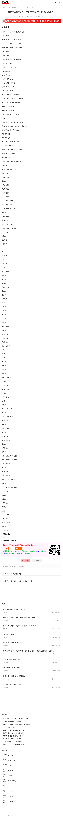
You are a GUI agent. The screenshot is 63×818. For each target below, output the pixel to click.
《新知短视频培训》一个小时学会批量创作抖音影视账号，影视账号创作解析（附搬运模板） (29, 651)
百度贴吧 (10, 796)
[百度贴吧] (5, 796)
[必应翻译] (5, 754)
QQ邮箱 (10, 801)
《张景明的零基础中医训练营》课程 (12, 574)
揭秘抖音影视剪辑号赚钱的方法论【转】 (14, 609)
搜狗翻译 (10, 776)
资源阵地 (14, 7)
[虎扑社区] (5, 790)
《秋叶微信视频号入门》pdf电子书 (13, 659)
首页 (8, 7)
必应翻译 (10, 755)
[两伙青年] (5, 2)
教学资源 (20, 7)
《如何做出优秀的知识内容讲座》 (12, 642)
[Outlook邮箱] (5, 781)
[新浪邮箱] (5, 770)
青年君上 (18, 16)
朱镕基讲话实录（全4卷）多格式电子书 (13, 733)
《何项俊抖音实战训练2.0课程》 (12, 667)
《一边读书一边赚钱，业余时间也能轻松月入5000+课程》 (20, 626)
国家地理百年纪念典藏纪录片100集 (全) (13, 736)
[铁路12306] (5, 760)
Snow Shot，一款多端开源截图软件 (12, 739)
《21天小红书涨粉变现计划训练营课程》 (14, 676)
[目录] (55, 2)
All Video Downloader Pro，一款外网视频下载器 (15, 718)
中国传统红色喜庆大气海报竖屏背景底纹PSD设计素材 (17, 724)
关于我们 (4, 816)
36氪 (9, 765)
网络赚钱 (27, 7)
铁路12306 (11, 760)
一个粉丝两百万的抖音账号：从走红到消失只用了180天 (19, 617)
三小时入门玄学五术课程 (9, 727)
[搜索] (60, 2)
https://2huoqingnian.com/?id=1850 (16, 566)
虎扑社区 (10, 791)
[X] (4, 785)
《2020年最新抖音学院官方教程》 (13, 684)
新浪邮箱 (10, 770)
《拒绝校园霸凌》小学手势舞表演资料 (12, 742)
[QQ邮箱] (5, 801)
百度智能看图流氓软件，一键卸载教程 (12, 721)
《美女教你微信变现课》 (10, 634)
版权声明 (10, 816)
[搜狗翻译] (5, 775)
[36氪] (5, 764)
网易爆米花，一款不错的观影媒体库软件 (13, 744)
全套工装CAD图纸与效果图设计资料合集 (13, 730)
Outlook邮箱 (12, 781)
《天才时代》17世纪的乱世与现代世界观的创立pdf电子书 (17, 581)
